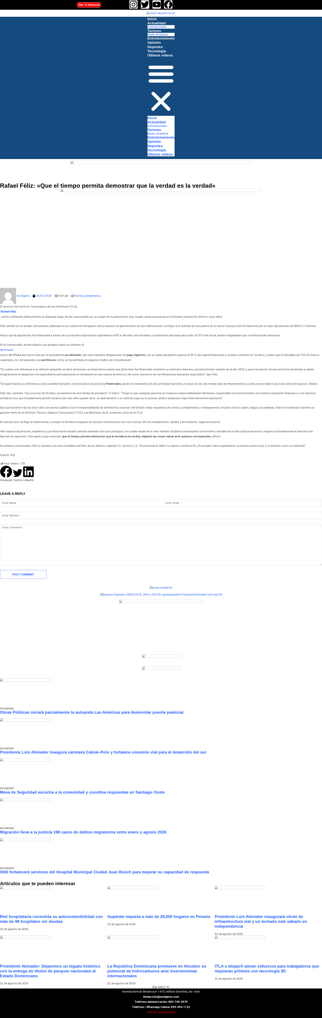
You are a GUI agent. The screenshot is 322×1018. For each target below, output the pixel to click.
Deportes (155, 47)
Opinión (154, 42)
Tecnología (156, 51)
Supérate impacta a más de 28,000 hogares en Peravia (158, 916)
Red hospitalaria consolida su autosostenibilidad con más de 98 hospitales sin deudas (51, 919)
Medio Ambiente (157, 34)
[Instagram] (133, 4)
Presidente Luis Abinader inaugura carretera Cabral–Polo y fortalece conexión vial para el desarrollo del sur (103, 752)
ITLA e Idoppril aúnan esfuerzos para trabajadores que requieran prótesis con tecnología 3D (267, 968)
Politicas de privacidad (161, 1012)
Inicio (152, 19)
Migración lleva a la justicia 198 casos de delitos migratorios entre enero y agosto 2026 (83, 832)
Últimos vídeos (160, 55)
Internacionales (157, 26)
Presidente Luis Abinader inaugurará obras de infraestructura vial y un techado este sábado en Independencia (261, 921)
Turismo (154, 31)
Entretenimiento (161, 38)
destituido (7, 349)
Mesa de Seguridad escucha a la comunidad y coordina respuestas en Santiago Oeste (82, 792)
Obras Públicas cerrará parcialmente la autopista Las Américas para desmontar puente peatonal (91, 712)
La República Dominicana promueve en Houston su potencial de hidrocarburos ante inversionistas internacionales (156, 971)
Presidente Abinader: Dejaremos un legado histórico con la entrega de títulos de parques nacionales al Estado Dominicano (50, 971)
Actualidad (156, 23)
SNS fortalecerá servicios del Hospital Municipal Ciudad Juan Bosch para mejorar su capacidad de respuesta (104, 872)
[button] (161, 88)
